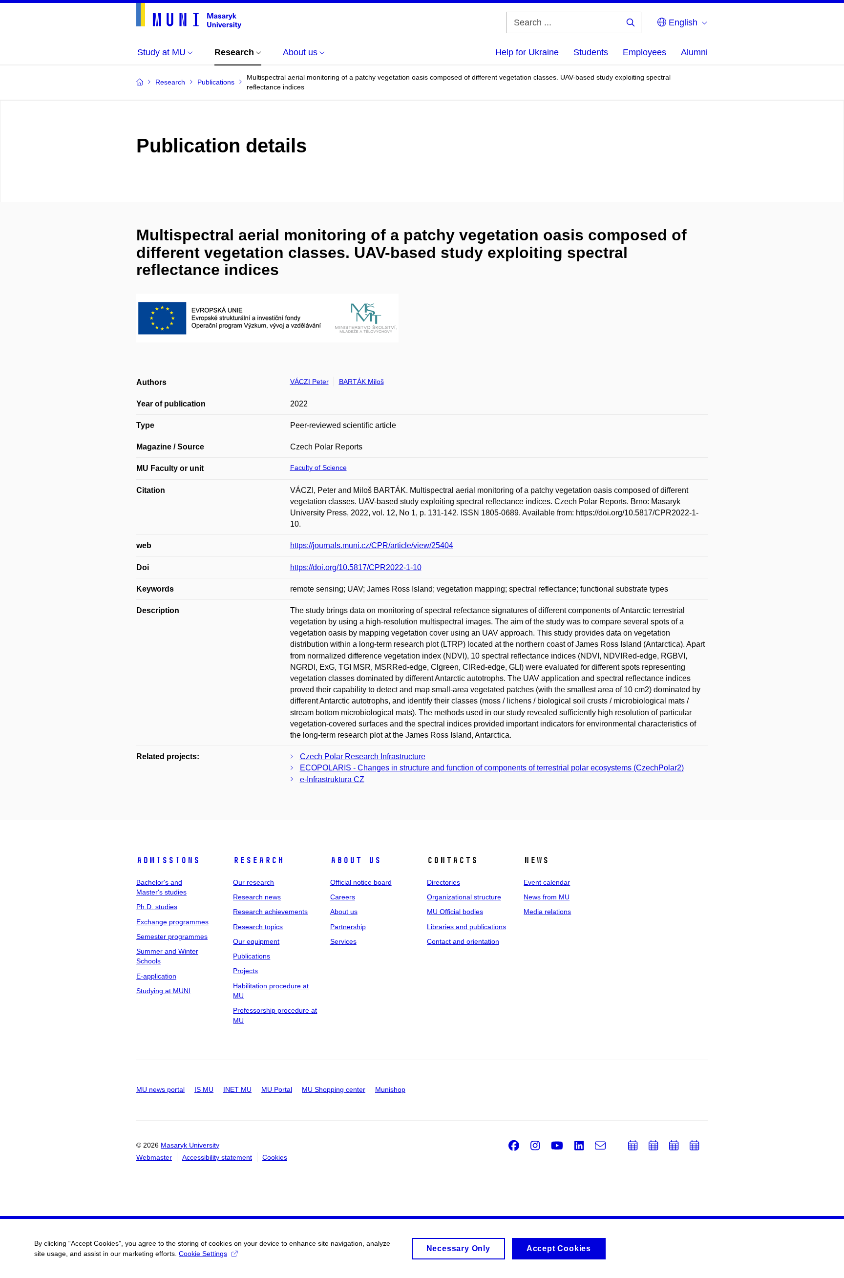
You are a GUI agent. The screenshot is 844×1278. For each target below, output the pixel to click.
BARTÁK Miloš (361, 381)
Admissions (168, 860)
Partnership (348, 927)
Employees (644, 52)
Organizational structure (464, 897)
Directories (443, 882)
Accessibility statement (217, 1157)
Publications (251, 956)
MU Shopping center (333, 1089)
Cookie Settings (203, 1253)
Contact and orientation (463, 941)
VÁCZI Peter (309, 381)
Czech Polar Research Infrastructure (362, 756)
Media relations (547, 912)
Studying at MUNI (163, 991)
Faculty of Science (318, 467)
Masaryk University (190, 1145)
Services (343, 941)
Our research (253, 882)
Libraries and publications (466, 927)
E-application (156, 976)
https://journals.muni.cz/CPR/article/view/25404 (371, 545)
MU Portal (276, 1089)
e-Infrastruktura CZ (332, 779)
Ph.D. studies (156, 907)
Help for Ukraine (527, 52)
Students (590, 52)
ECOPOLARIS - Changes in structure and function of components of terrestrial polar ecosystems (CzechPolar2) (492, 768)
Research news (257, 897)
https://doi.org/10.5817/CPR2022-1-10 (356, 567)
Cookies (274, 1157)
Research (258, 860)
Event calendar (547, 882)
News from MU (547, 897)
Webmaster (154, 1157)
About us (355, 860)
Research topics (258, 927)
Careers (342, 897)
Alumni (694, 52)
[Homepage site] (188, 16)
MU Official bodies (455, 912)
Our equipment (256, 941)
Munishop (390, 1089)
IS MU (203, 1089)
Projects (245, 971)
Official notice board (361, 882)
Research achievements (270, 912)
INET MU (237, 1089)
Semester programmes (172, 936)
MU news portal (160, 1089)
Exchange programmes (172, 922)
